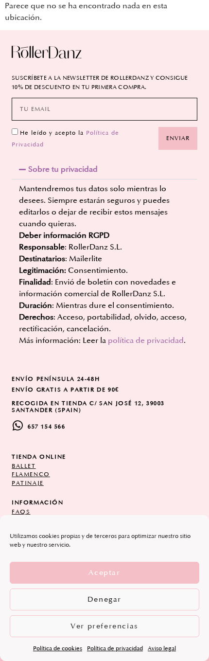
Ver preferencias (104, 626)
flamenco (31, 474)
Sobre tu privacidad (63, 169)
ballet (24, 466)
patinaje (28, 483)
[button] (104, 169)
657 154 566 (47, 426)
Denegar (104, 599)
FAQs (21, 512)
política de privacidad (146, 340)
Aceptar (104, 572)
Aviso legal (162, 648)
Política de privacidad (115, 648)
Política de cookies (57, 648)
